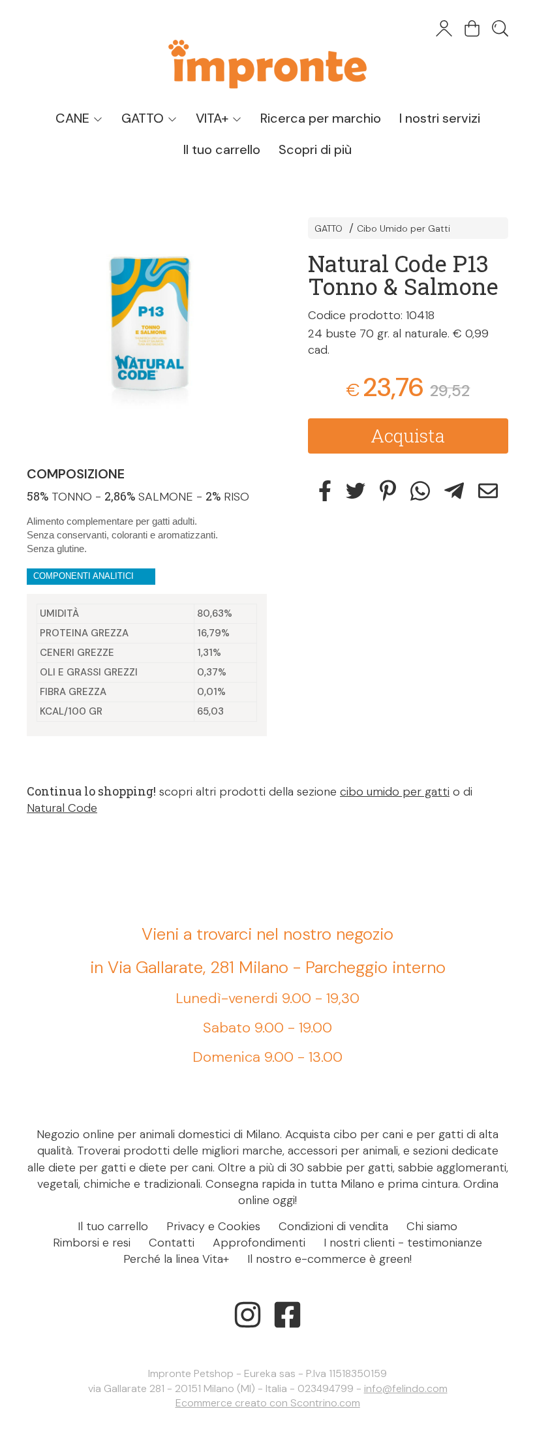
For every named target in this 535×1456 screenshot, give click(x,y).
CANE (74, 118)
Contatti (171, 1242)
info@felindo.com (406, 1388)
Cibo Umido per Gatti (403, 228)
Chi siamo (431, 1226)
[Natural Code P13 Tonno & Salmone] (151, 328)
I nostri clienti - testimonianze (403, 1242)
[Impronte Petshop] (267, 51)
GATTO (144, 118)
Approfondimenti (259, 1242)
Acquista (408, 436)
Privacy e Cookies (213, 1226)
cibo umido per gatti (395, 791)
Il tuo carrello (221, 149)
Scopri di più (315, 149)
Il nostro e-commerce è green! (329, 1259)
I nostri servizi (439, 118)
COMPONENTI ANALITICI (83, 576)
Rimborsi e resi (91, 1242)
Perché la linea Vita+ (176, 1259)
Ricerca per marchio (320, 118)
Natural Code (62, 808)
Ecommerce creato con (268, 1403)
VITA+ (214, 118)
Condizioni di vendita (333, 1226)
